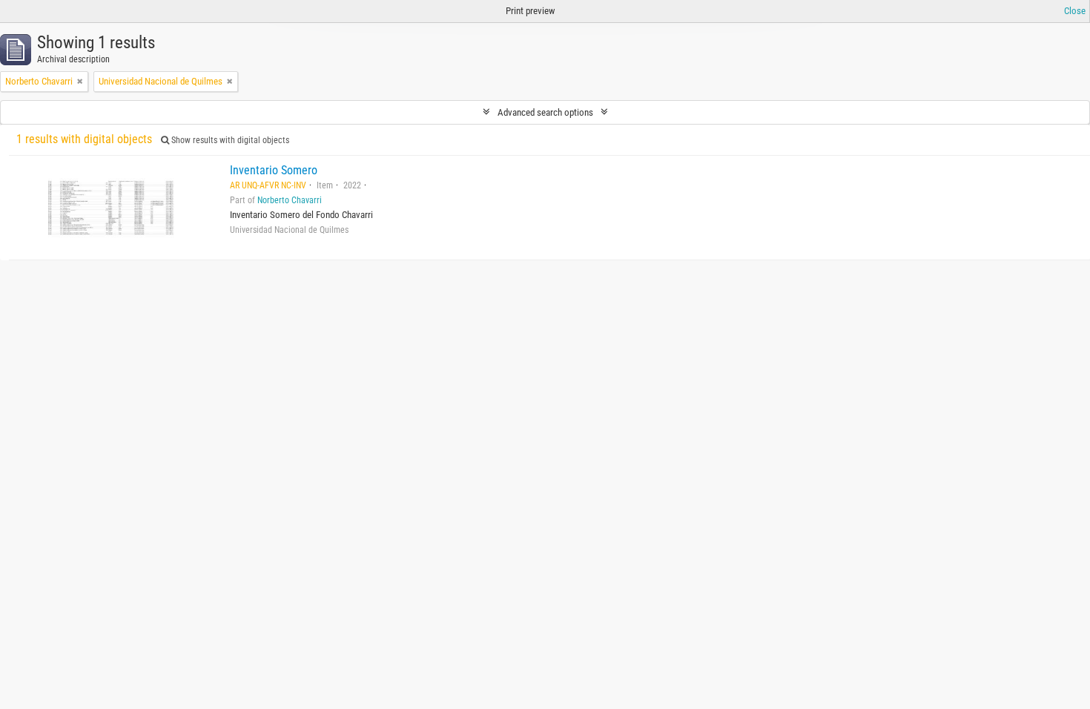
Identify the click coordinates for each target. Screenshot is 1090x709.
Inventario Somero (273, 170)
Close (1075, 10)
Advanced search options (545, 112)
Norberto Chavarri (289, 200)
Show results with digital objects (229, 140)
